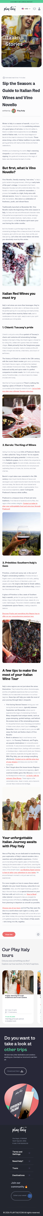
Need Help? (17, 1161)
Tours (15, 1168)
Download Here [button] (13, 1071)
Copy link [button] (9, 934)
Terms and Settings (17, 1153)
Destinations (18, 1175)
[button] (34, 8)
